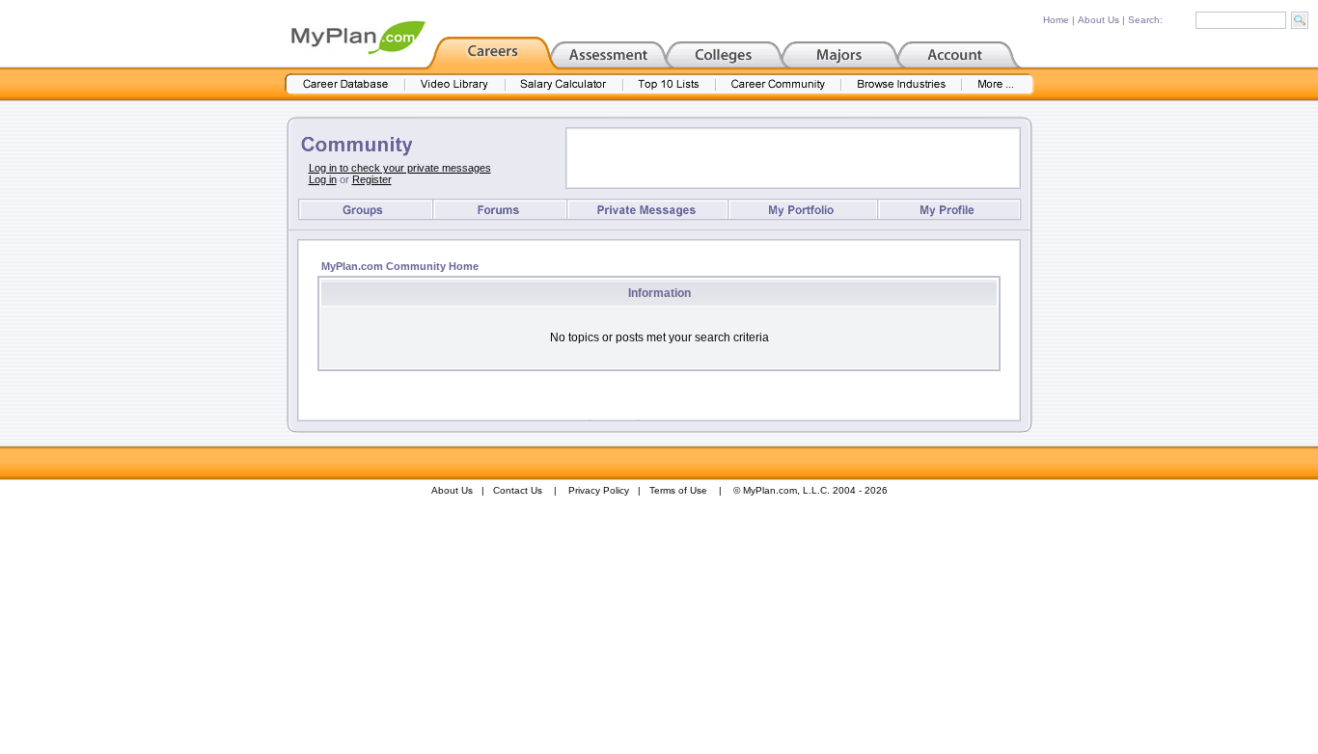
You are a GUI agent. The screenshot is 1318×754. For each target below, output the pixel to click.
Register (372, 179)
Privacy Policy (598, 490)
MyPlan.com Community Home (400, 266)
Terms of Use (678, 490)
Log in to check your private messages (400, 168)
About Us (1098, 19)
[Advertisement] (793, 158)
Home (1056, 19)
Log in (323, 179)
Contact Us (517, 490)
